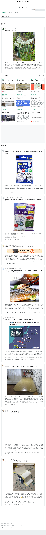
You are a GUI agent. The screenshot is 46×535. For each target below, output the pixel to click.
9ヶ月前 (21, 150)
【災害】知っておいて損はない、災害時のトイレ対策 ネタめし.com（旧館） (37, 97)
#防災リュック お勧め (9, 502)
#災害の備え (10, 70)
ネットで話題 (10, 12)
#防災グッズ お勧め (9, 504)
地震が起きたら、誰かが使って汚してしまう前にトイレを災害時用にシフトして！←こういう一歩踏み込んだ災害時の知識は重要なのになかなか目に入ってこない (8, 97)
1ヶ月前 (16, 28)
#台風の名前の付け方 (9, 359)
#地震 (6, 70)
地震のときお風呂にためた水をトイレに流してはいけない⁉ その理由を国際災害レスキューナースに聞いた (37, 82)
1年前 (19, 245)
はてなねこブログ (8, 317)
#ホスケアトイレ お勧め (19, 502)
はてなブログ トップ (6, 4)
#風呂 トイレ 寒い (9, 453)
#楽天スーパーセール (9, 312)
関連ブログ (17, 12)
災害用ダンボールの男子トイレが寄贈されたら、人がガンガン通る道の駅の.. (23, 97)
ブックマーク (4, 79)
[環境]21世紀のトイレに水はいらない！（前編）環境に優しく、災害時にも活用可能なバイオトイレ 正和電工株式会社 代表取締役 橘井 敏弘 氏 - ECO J (23, 112)
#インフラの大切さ (32, 452)
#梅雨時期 (32, 359)
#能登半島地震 (20, 452)
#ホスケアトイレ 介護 (29, 502)
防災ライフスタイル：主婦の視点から (11, 245)
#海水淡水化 (7, 452)
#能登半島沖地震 (14, 452)
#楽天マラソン (16, 312)
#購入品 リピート (23, 312)
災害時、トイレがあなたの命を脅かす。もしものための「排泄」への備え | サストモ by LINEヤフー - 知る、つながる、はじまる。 (8, 82)
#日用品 (34, 312)
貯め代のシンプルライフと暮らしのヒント (12, 365)
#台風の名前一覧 (17, 359)
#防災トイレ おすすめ (32, 501)
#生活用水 (26, 452)
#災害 (22, 359)
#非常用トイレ (24, 263)
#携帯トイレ (7, 192)
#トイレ (6, 263)
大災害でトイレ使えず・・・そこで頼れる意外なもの (8, 111)
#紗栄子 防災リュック (18, 504)
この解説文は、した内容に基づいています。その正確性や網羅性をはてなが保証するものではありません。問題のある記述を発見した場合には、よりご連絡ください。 (7, 19)
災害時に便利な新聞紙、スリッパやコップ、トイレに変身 (37, 111)
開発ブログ (14, 525)
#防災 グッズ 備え (9, 239)
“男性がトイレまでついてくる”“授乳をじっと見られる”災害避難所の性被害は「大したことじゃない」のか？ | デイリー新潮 (23, 82)
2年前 (20, 268)
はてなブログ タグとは (5, 525)
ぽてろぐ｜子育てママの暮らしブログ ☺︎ (11, 268)
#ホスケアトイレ (8, 501)
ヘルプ (11, 525)
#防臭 (10, 263)
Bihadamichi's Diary (8, 459)
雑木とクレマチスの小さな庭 (9, 28)
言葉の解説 (4, 12)
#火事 (17, 192)
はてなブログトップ (20, 525)
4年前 (14, 459)
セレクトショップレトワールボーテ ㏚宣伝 (12, 150)
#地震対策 (13, 404)
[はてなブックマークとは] (8, 75)
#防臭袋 (13, 263)
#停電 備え (15, 70)
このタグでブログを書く (40, 9)
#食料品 (38, 312)
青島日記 (6, 410)
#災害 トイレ (21, 70)
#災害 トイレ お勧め (22, 501)
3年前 (10, 410)
